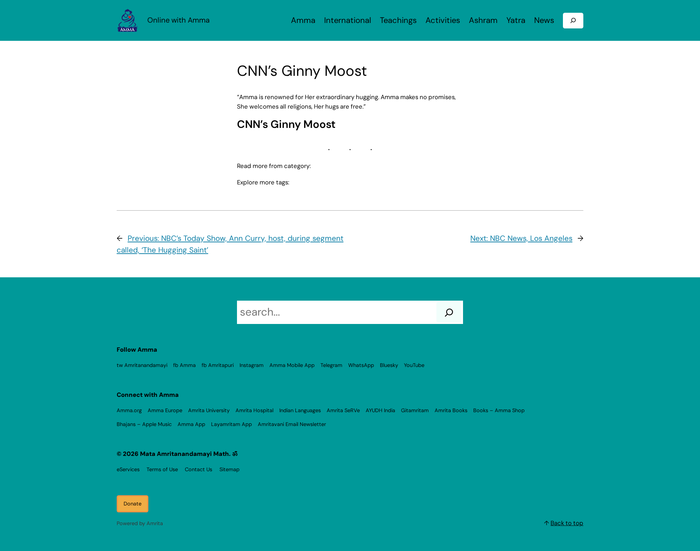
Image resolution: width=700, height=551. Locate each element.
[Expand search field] (573, 20)
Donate (132, 503)
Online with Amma (178, 20)
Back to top (567, 523)
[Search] (449, 312)
